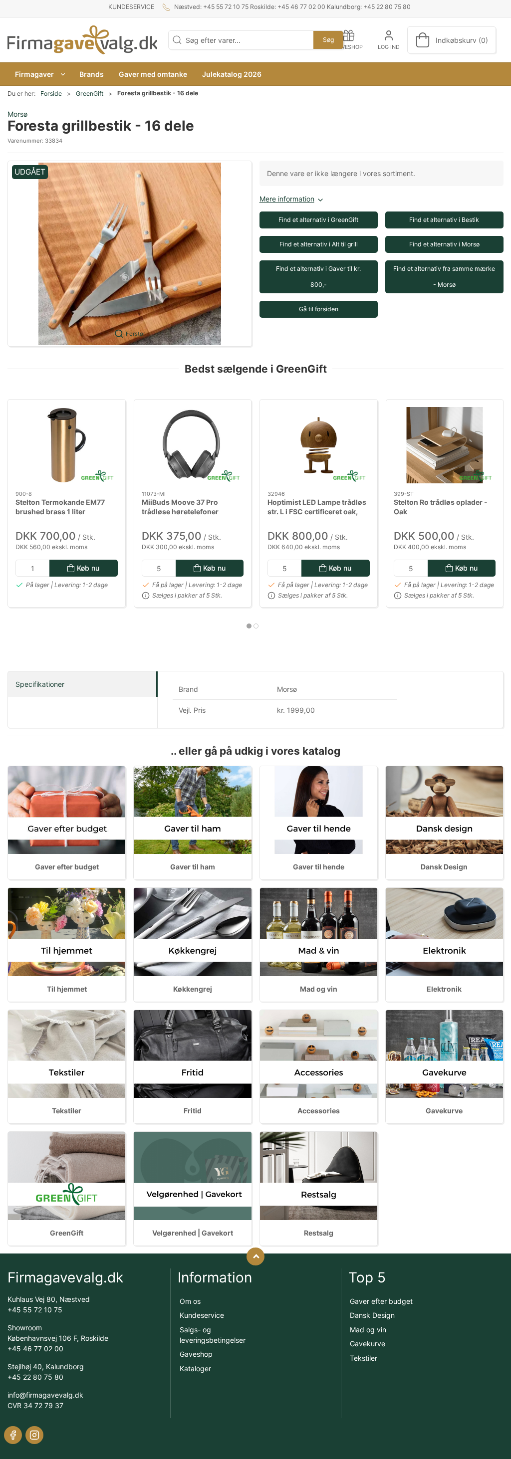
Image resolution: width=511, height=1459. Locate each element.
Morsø (17, 114)
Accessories (318, 1110)
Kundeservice (131, 6)
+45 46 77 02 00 (35, 1348)
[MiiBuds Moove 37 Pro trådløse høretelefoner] (193, 445)
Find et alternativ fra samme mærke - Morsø (444, 276)
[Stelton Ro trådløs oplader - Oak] (445, 445)
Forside (51, 93)
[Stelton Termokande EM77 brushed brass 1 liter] (66, 445)
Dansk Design (444, 866)
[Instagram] (34, 1435)
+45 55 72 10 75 (34, 1309)
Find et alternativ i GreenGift (318, 219)
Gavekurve (444, 1110)
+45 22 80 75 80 (35, 1377)
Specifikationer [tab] (39, 684)
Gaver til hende (318, 866)
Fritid (193, 1110)
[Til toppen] (255, 1256)
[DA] (82, 40)
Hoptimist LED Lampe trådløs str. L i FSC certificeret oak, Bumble (316, 511)
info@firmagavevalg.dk (45, 1395)
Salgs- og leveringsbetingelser (213, 1334)
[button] (39, 74)
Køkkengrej (192, 989)
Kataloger (195, 1368)
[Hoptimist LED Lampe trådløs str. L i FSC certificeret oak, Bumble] (318, 445)
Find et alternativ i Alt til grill (318, 244)
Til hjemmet (67, 989)
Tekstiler (66, 1110)
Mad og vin (318, 989)
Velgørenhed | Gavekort (192, 1233)
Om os (190, 1301)
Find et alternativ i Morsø (444, 244)
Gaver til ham (192, 866)
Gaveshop (196, 1354)
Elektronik (444, 989)
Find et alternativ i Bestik (444, 219)
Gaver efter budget (67, 866)
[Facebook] (13, 1435)
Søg (328, 39)
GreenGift (89, 93)
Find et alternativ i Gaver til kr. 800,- (318, 276)
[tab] (249, 626)
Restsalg (318, 1233)
